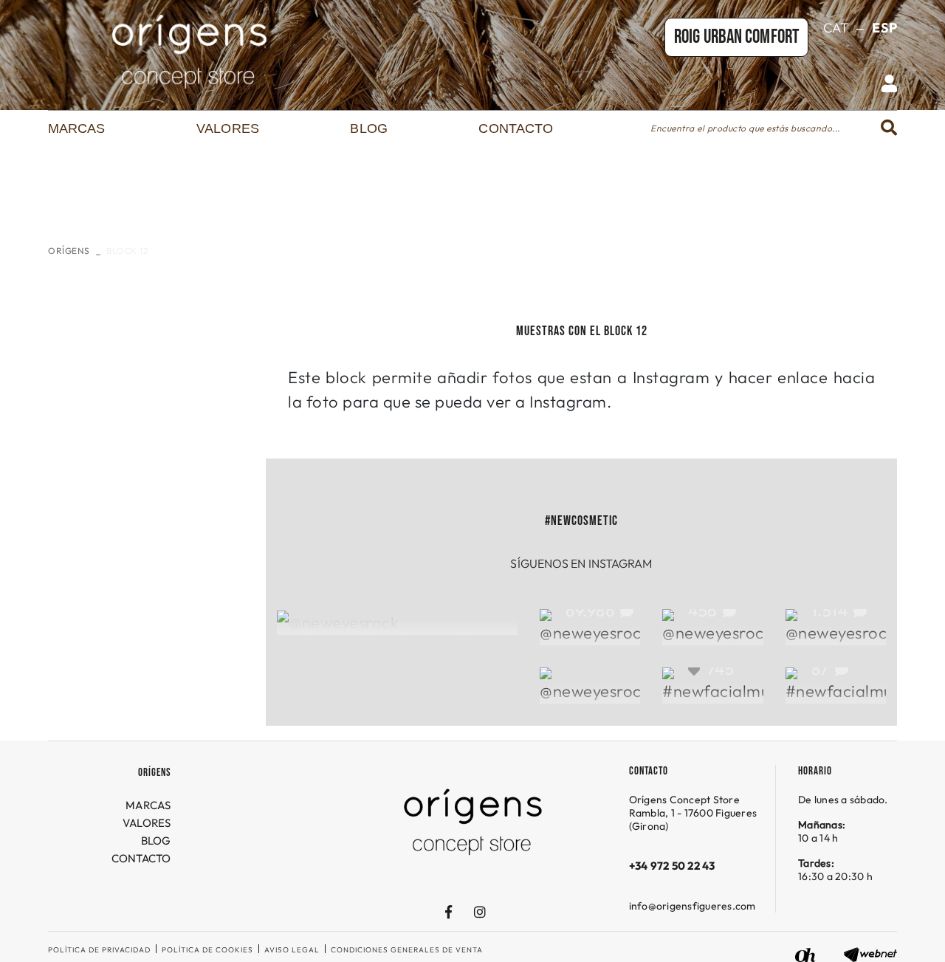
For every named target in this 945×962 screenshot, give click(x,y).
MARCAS (148, 805)
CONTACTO (141, 858)
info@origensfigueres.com (692, 906)
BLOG (156, 841)
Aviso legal (292, 950)
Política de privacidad (99, 950)
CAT (835, 27)
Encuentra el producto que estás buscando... (745, 128)
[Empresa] (189, 52)
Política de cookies (207, 950)
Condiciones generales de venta (407, 950)
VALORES (147, 823)
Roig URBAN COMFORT (736, 37)
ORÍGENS (69, 250)
